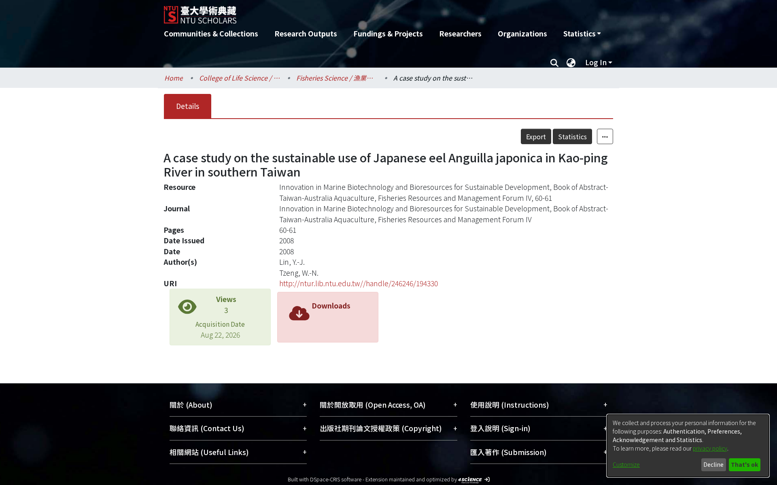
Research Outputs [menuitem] (305, 33)
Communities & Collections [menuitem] (211, 33)
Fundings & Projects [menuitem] (388, 33)
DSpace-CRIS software (335, 479)
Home (173, 78)
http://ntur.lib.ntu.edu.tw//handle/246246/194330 (358, 283)
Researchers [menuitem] (460, 33)
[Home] (345, 11)
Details (187, 106)
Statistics (572, 136)
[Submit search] (554, 62)
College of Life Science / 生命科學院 (239, 78)
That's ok (744, 464)
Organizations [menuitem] (522, 33)
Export (536, 136)
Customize (626, 464)
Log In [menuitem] (596, 62)
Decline (713, 464)
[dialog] (688, 446)
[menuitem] (582, 33)
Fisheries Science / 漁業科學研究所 (336, 78)
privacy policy (710, 448)
